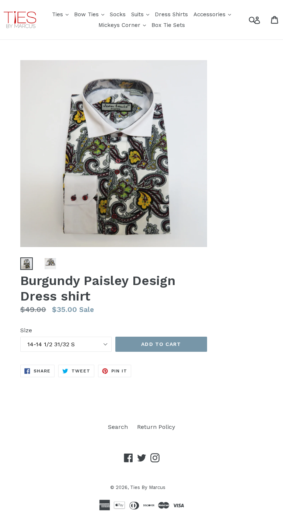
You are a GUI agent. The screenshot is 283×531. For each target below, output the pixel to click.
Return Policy (156, 426)
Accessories (213, 14)
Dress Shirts (171, 14)
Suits (141, 14)
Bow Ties (90, 14)
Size (26, 330)
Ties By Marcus (147, 487)
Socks (118, 14)
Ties (61, 14)
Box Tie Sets (168, 25)
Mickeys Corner (123, 24)
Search (118, 426)
